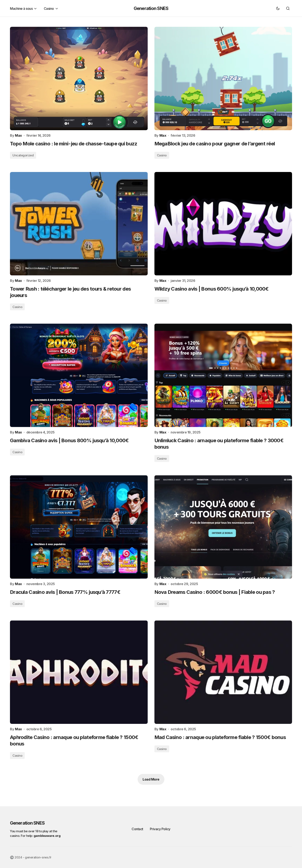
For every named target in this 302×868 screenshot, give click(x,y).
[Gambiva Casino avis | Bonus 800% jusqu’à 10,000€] (79, 375)
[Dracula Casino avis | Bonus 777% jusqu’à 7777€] (79, 527)
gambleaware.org (47, 836)
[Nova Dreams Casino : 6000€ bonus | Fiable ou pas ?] (223, 527)
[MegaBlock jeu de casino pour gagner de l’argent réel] (223, 78)
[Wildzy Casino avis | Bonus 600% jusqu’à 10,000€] (223, 223)
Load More (151, 779)
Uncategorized (23, 155)
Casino (162, 155)
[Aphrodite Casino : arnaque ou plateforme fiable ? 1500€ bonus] (79, 672)
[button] (278, 8)
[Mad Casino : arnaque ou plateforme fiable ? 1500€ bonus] (223, 672)
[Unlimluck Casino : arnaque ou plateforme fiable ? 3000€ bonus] (223, 375)
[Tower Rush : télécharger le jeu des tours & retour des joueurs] (79, 223)
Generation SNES (151, 8)
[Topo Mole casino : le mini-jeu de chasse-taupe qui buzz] (79, 78)
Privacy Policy (160, 829)
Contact (137, 829)
